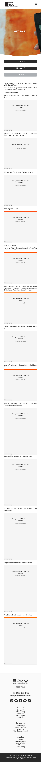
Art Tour (20, 74)
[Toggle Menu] (36, 3)
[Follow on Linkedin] (25, 700)
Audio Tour (20, 61)
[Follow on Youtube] (16, 700)
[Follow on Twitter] (29, 700)
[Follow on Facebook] (20, 700)
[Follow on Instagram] (11, 700)
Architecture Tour (20, 68)
